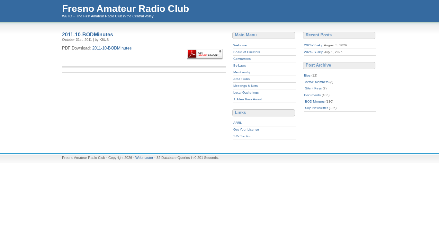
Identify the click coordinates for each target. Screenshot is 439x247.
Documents (312, 95)
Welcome (240, 45)
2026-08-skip (313, 45)
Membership (242, 72)
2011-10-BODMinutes (87, 34)
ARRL (237, 122)
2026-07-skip (313, 52)
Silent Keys (313, 88)
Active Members (316, 82)
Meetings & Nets (245, 85)
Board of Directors (246, 52)
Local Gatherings (246, 92)
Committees (242, 58)
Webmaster (144, 158)
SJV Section (242, 136)
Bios (307, 75)
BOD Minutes (315, 101)
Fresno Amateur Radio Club (125, 8)
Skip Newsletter (316, 108)
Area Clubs (241, 79)
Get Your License (246, 129)
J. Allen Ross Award (247, 99)
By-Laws (239, 65)
